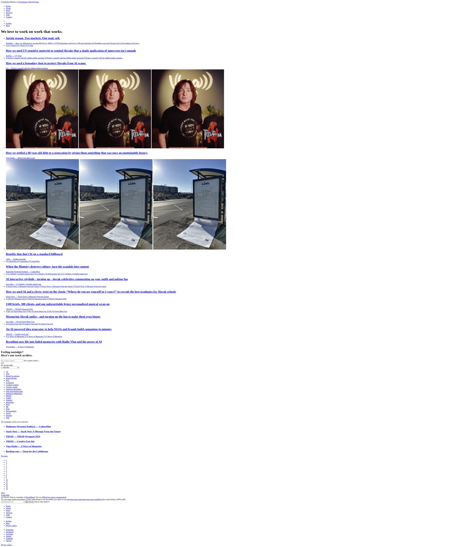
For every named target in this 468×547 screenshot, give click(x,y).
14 (7, 489)
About (8, 8)
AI (7, 372)
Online (8, 398)
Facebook (9, 532)
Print (8, 409)
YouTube (9, 534)
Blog (8, 26)
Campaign (10, 383)
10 (7, 480)
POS (8, 405)
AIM (8, 15)
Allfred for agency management (54, 497)
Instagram (9, 530)
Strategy (9, 416)
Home (8, 6)
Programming (11, 411)
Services (9, 13)
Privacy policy (11, 526)
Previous (4, 456)
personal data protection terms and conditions (84, 499)
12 (7, 484)
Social (8, 413)
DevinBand (23, 2)
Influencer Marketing (14, 394)
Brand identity (11, 378)
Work (8, 10)
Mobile (8, 396)
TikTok (8, 541)
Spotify (8, 536)
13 (7, 487)
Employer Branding (13, 389)
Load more (5, 495)
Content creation (12, 385)
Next (3, 493)
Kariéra (9, 23)
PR (7, 407)
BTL (8, 380)
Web (7, 418)
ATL (8, 374)
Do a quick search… (32, 361)
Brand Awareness (12, 376)
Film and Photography (14, 391)
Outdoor (9, 400)
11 (7, 482)
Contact (9, 17)
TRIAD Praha (33, 2)
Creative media (11, 387)
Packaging (10, 402)
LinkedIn (9, 539)
